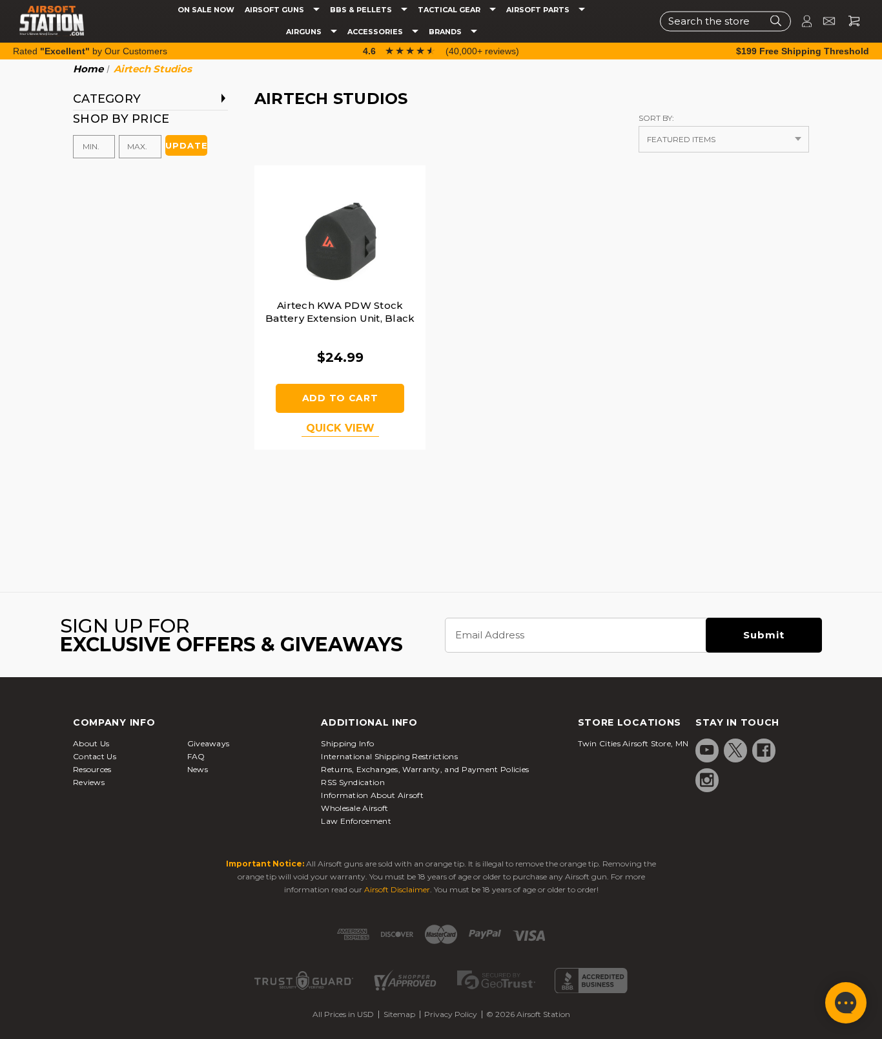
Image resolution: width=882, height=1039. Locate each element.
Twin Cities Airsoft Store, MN (633, 743)
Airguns (304, 32)
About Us (91, 743)
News (197, 769)
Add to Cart (340, 398)
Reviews (89, 782)
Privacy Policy (450, 1014)
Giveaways (208, 743)
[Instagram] (707, 780)
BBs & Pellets (362, 10)
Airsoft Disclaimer (397, 889)
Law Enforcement (356, 821)
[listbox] (724, 139)
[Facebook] (763, 750)
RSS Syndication (353, 782)
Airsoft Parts (538, 10)
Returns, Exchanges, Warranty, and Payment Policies (425, 769)
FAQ (196, 756)
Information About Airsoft (372, 795)
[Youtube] (707, 750)
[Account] (801, 21)
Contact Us (94, 756)
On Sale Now (206, 10)
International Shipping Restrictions (389, 756)
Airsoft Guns (275, 10)
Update (186, 145)
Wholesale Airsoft (354, 808)
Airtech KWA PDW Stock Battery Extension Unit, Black (340, 311)
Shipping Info (347, 743)
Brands (446, 32)
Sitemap (399, 1014)
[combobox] (725, 21)
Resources (92, 769)
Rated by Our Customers (90, 51)
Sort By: (656, 118)
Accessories (376, 32)
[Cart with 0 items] (849, 21)
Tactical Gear (450, 10)
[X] (735, 750)
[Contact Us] (824, 21)
